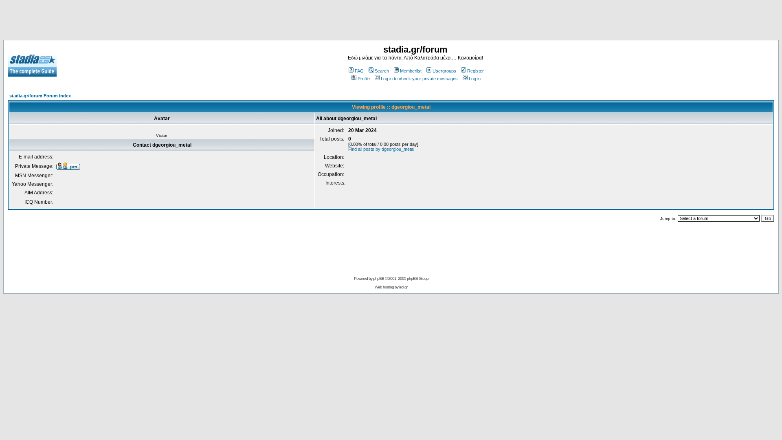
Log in (475, 78)
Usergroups (444, 70)
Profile (364, 78)
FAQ (359, 70)
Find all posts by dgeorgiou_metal (381, 149)
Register (475, 70)
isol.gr (403, 287)
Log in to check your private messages (419, 78)
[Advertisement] (391, 21)
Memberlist (411, 70)
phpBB (378, 278)
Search (382, 70)
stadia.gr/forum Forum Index (40, 95)
